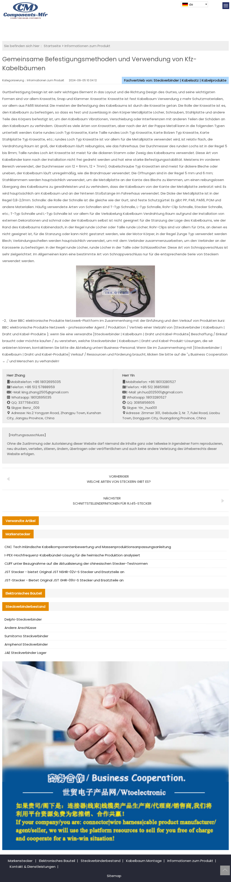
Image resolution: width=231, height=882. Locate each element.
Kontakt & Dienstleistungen (32, 866)
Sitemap (114, 875)
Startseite (52, 45)
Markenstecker (20, 860)
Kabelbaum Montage (144, 860)
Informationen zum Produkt (87, 45)
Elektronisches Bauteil (57, 860)
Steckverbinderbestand (100, 860)
